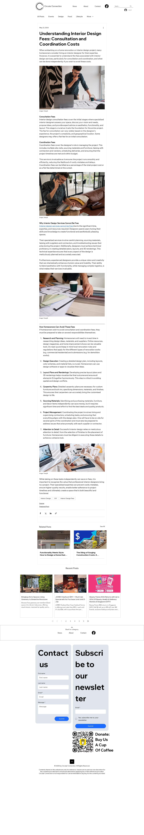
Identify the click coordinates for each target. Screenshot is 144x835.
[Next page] (83, 621)
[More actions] (103, 27)
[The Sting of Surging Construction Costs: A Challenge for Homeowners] (90, 539)
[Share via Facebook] (40, 513)
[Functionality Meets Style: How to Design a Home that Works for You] (53, 539)
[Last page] (88, 621)
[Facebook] (107, 6)
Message (41, 702)
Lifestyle (79, 16)
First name (41, 673)
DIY (55, 498)
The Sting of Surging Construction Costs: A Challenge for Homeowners (89, 553)
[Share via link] (56, 513)
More (89, 16)
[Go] (72, 761)
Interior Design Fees (67, 498)
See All (102, 526)
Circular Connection (53, 6)
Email (40, 693)
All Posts (40, 16)
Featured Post (44, 506)
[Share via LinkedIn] (51, 513)
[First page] (53, 621)
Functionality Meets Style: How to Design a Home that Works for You (52, 553)
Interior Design (46, 498)
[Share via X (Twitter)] (45, 513)
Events (51, 16)
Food (70, 16)
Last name (41, 683)
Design (61, 16)
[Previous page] (57, 621)
